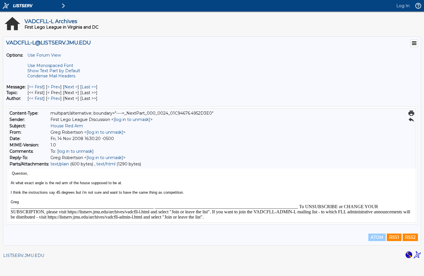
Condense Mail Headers (51, 76)
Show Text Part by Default (53, 70)
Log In (403, 5)
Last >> (89, 86)
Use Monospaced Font (50, 65)
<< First (36, 86)
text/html (105, 164)
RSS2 (410, 237)
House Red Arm (66, 125)
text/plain (59, 164)
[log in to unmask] (132, 119)
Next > (71, 86)
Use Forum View (44, 55)
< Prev (53, 86)
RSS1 (394, 237)
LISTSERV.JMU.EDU (23, 255)
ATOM (377, 237)
